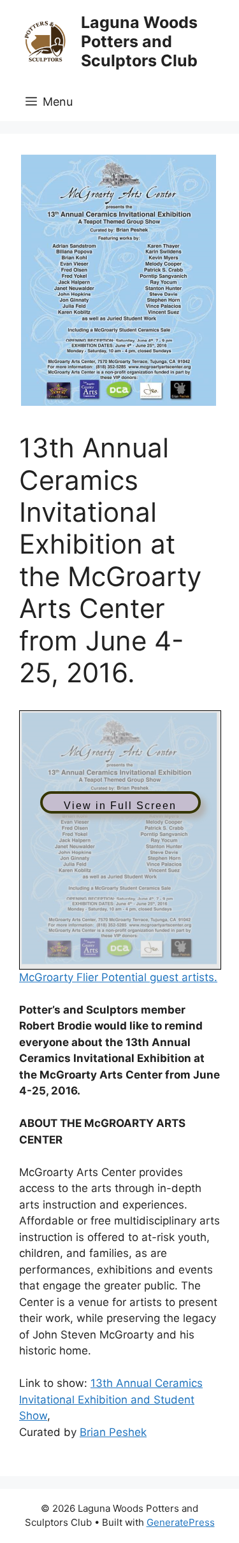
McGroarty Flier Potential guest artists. (118, 977)
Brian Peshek (113, 1432)
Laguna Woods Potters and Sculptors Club (139, 41)
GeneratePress (181, 1522)
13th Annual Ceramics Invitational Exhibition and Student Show (111, 1399)
